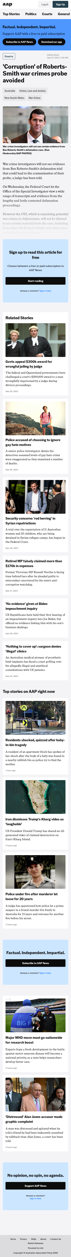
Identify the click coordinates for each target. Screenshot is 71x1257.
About (43, 1239)
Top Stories (11, 14)
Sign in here (45, 291)
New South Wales (14, 97)
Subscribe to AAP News (19, 42)
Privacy (23, 1239)
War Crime (34, 97)
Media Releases (35, 1243)
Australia (9, 90)
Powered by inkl (35, 1248)
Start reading (35, 281)
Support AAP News (35, 1185)
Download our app (51, 42)
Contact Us (55, 1239)
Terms (13, 1239)
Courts (47, 14)
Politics (31, 14)
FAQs (33, 1239)
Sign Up (60, 4)
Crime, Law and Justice (32, 90)
